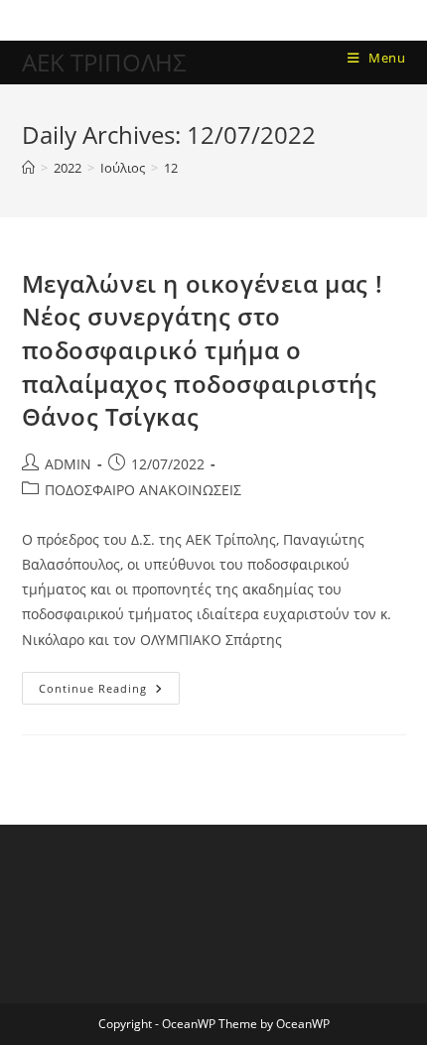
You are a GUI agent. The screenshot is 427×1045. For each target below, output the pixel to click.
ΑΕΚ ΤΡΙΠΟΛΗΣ (104, 62)
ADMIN (68, 464)
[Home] (28, 168)
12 (171, 168)
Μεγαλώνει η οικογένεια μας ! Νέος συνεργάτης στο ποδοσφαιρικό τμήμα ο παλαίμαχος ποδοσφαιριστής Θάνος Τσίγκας (202, 350)
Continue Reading (109, 684)
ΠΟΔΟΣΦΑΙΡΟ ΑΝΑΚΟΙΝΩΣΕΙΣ (143, 489)
